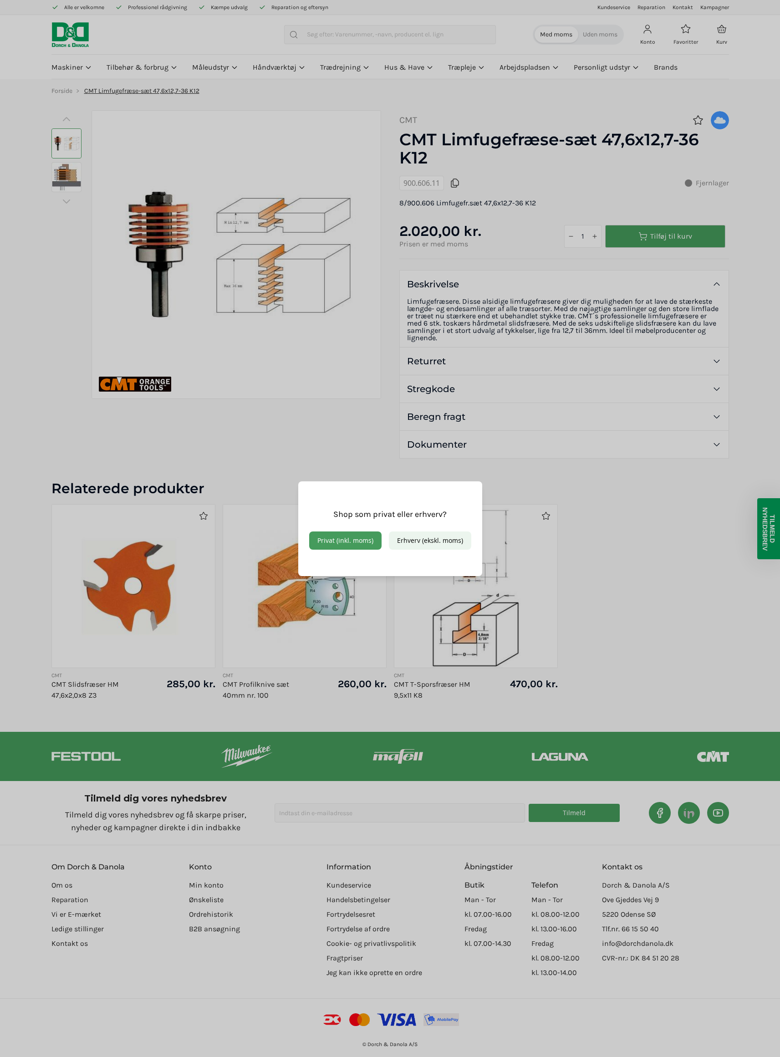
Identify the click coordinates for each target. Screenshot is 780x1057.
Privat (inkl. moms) (345, 540)
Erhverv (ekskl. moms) (430, 540)
